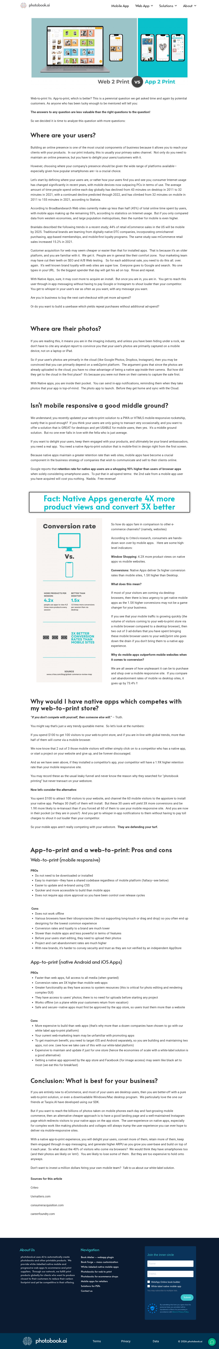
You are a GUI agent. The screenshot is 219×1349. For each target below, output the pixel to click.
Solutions (166, 5)
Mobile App (120, 5)
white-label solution (173, 1050)
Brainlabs (36, 227)
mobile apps (49, 827)
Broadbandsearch (60, 208)
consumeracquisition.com (47, 1205)
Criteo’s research (140, 538)
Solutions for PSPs (90, 1286)
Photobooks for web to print (96, 1271)
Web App (142, 5)
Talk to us (129, 1168)
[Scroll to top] (209, 1345)
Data (156, 1341)
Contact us (87, 1290)
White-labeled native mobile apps (100, 1266)
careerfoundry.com (43, 1214)
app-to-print (58, 1030)
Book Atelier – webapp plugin (97, 1257)
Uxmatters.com (41, 1196)
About (188, 5)
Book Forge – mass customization (99, 1262)
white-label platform (120, 1045)
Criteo (34, 1187)
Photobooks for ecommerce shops (99, 1276)
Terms (97, 1341)
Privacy (126, 1341)
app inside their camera (150, 369)
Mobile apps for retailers (94, 1281)
